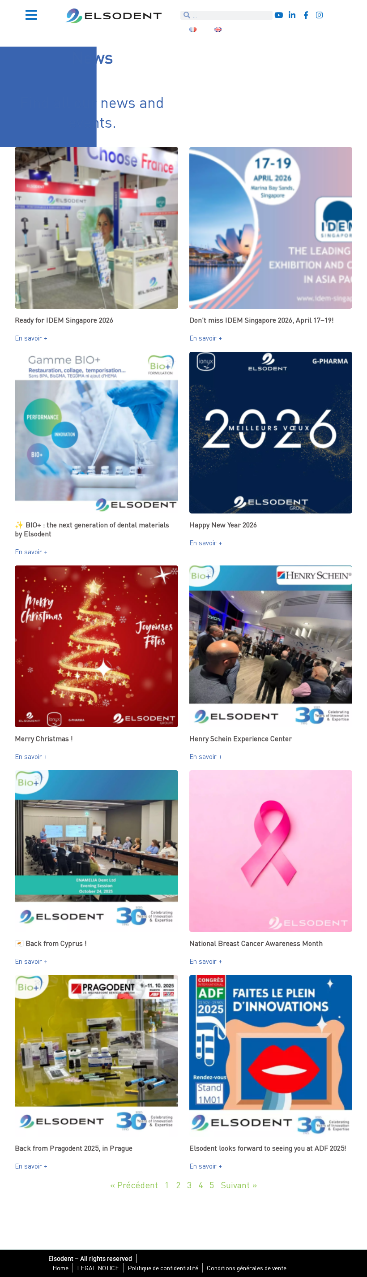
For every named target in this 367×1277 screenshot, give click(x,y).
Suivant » (239, 1185)
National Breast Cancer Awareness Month (256, 943)
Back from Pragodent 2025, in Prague (73, 1147)
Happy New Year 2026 (223, 524)
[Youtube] (279, 15)
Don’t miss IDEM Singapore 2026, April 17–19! (261, 319)
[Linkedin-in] (292, 15)
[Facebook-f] (306, 15)
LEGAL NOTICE (98, 1268)
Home (60, 1268)
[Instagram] (319, 15)
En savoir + (31, 338)
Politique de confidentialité (163, 1268)
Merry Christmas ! (44, 738)
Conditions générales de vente (246, 1268)
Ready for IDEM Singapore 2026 (64, 319)
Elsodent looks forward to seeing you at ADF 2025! (267, 1147)
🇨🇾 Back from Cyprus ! (51, 943)
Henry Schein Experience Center (240, 738)
